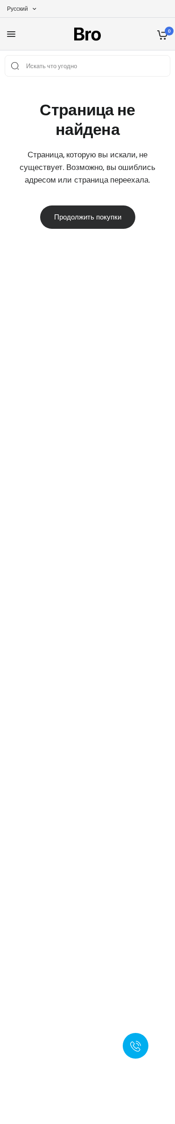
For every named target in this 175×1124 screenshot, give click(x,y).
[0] (161, 34)
